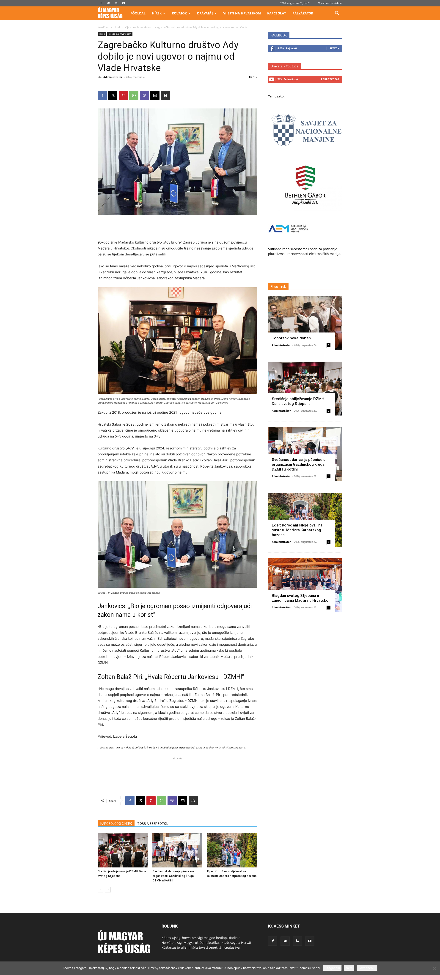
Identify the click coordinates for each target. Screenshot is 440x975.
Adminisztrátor (112, 77)
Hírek (157, 13)
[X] (112, 95)
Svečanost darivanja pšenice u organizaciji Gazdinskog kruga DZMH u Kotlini (173, 876)
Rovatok (179, 13)
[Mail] (108, 3)
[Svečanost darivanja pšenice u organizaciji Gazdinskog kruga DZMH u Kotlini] (177, 850)
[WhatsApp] (133, 95)
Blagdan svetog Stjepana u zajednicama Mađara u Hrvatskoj (300, 598)
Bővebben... (367, 968)
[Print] (165, 95)
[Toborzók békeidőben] (305, 323)
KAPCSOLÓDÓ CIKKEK (116, 823)
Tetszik (334, 48)
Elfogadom (332, 968)
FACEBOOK (279, 35)
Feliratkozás (330, 79)
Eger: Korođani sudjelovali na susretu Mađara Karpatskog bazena (297, 530)
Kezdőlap (103, 27)
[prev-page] (100, 889)
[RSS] (116, 3)
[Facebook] (101, 3)
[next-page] (108, 889)
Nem (349, 968)
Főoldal (138, 13)
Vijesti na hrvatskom (330, 3)
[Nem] (434, 968)
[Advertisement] (177, 228)
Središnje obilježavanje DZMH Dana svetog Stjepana (298, 401)
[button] (336, 13)
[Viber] (144, 95)
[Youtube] (123, 3)
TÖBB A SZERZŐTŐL (152, 823)
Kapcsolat (276, 13)
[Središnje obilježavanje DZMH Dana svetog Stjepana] (123, 850)
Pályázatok (302, 13)
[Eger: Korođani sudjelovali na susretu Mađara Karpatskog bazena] (232, 850)
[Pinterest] (123, 95)
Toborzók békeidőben (291, 338)
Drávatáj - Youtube (284, 66)
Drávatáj (205, 13)
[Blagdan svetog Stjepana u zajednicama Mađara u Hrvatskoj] (305, 585)
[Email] (155, 95)
